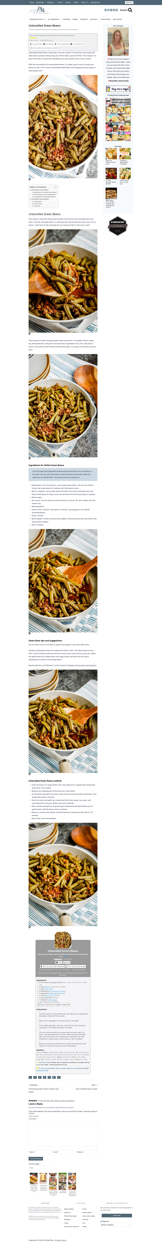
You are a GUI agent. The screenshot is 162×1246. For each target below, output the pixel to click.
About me (67, 1212)
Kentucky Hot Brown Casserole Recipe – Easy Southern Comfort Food (34, 1188)
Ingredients (38, 201)
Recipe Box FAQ (42, 1070)
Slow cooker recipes (89, 1216)
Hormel (92, 494)
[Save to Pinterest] (30, 1077)
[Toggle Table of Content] (55, 187)
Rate (68, 962)
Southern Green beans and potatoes (82, 665)
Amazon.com (57, 1210)
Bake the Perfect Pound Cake (111, 162)
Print (60, 962)
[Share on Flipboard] (54, 1077)
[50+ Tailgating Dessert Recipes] (62, 1181)
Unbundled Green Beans (39, 190)
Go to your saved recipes (77, 966)
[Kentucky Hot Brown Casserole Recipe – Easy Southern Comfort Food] (34, 1178)
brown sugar (48, 989)
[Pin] (30, 180)
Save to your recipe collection (53, 966)
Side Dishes (117, 19)
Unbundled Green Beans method (45, 197)
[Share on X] (40, 1077)
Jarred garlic (74, 510)
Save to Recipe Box (63, 44)
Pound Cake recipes (70, 1216)
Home (32, 2)
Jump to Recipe (37, 44)
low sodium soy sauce (58, 991)
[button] (30, 38)
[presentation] (111, 153)
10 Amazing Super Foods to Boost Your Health (44, 1088)
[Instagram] (111, 10)
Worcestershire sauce (57, 993)
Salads (85, 1226)
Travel (66, 1223)
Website (80, 1152)
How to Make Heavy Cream (86, 1087)
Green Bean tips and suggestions (45, 194)
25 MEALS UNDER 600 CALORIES (124, 162)
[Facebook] (105, 10)
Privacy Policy (60, 1240)
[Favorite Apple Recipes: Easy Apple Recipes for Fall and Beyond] (72, 1181)
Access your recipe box (71, 1226)
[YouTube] (116, 10)
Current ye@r (34, 1164)
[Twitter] (108, 10)
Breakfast (67, 1219)
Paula (66, 956)
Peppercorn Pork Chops (84, 68)
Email (56, 1152)
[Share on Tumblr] (49, 1077)
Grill (84, 1223)
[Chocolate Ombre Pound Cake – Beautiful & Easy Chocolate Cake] (43, 1178)
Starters (66, 19)
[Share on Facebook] (35, 1077)
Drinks (75, 19)
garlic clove (50, 995)
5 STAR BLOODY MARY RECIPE (111, 182)
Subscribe (129, 2)
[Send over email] (44, 1077)
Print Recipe (49, 44)
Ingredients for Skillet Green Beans (45, 192)
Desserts (84, 19)
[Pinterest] (114, 10)
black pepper (52, 1000)
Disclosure (45, 1203)
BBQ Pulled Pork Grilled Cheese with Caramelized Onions (110, 203)
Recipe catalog (68, 1209)
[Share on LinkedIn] (58, 1077)
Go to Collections (77, 44)
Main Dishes (106, 19)
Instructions (38, 204)
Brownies (85, 1219)
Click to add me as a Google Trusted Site (46, 48)
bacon (47, 987)
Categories (104, 1221)
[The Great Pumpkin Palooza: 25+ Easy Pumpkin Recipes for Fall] (53, 1181)
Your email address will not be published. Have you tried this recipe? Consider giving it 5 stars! (63, 1112)
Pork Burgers (34, 71)
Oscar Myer (82, 494)
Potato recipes (87, 1212)
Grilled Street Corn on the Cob (124, 182)
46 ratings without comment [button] (62, 1101)
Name (32, 1152)
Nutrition (37, 206)
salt (40, 1002)
